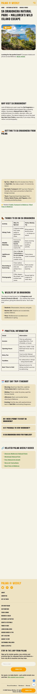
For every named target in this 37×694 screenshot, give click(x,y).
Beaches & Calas (6, 616)
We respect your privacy (16, 677)
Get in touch (5, 599)
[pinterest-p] (7, 587)
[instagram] (11, 587)
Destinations (5, 609)
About (3, 592)
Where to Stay (5, 639)
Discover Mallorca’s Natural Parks (15, 453)
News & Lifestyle (6, 646)
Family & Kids (5, 626)
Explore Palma (5, 606)
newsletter (28, 690)
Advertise (4, 596)
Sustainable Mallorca (7, 642)
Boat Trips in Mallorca (11, 466)
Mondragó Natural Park (12, 456)
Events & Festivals (6, 622)
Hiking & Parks (24, 7)
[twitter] (2, 587)
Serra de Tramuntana (11, 463)
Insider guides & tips (7, 632)
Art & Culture (5, 636)
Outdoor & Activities (7, 619)
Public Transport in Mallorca (18, 204)
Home (2, 7)
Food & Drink (5, 612)
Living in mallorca (6, 629)
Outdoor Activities (12, 7)
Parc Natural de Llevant (12, 460)
